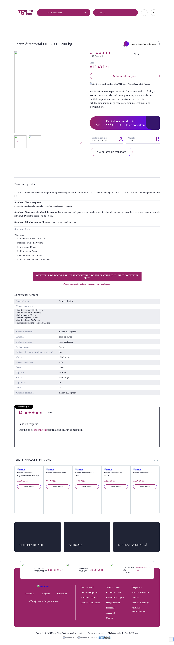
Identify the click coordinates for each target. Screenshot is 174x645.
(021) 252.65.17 (105, 3)
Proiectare (110, 607)
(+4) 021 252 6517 (54, 570)
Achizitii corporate (89, 592)
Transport (110, 613)
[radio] (26, 413)
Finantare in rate (113, 592)
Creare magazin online (97, 633)
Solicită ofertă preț (124, 76)
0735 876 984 (96, 570)
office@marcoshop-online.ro (43, 601)
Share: (137, 54)
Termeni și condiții (140, 602)
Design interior (113, 602)
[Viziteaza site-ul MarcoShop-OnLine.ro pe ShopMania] (104, 638)
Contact (44, 3)
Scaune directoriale (83, 30)
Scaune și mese (62, 30)
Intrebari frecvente (140, 592)
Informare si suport (115, 597)
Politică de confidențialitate (139, 609)
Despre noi (137, 587)
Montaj (109, 618)
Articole (20, 3)
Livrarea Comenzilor (90, 602)
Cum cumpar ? (87, 587)
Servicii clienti (113, 587)
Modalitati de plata (89, 597)
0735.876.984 (121, 3)
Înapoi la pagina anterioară (143, 44)
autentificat (40, 429)
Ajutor (32, 3)
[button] (158, 460)
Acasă (48, 30)
